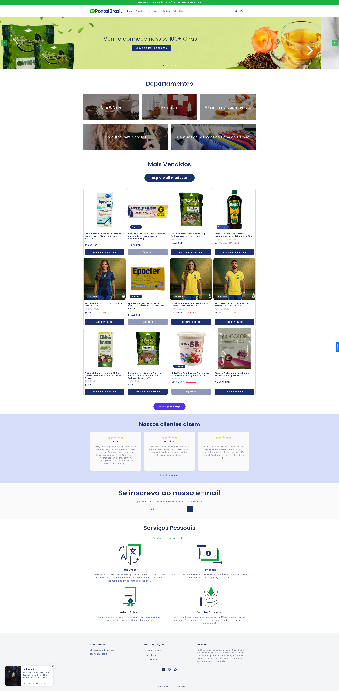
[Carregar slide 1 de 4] (164, 65)
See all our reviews (169, 475)
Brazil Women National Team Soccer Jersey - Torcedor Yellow (190, 304)
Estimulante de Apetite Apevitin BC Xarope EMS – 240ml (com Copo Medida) (103, 236)
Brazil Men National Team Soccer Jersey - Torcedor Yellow (232, 304)
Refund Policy (150, 659)
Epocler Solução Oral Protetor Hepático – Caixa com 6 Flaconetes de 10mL (147, 306)
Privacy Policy (150, 655)
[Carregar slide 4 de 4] (175, 65)
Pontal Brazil (165, 686)
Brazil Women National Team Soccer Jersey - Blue (104, 304)
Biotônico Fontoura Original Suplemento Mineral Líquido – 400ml (234, 235)
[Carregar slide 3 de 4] (171, 65)
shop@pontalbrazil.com (102, 650)
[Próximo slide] (335, 43)
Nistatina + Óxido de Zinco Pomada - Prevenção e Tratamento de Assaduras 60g (147, 236)
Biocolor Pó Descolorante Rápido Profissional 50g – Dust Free (232, 374)
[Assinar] (190, 509)
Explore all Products (169, 178)
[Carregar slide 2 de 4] (168, 65)
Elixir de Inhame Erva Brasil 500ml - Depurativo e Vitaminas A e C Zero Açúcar (103, 375)
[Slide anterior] (4, 43)
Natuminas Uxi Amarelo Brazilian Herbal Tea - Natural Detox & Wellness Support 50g (145, 375)
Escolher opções (105, 322)
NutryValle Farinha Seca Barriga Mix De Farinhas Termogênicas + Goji (190, 374)
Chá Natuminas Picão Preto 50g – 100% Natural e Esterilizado (189, 235)
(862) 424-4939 (98, 654)
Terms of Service (152, 650)
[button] (141, 11)
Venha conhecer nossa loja (169, 538)
